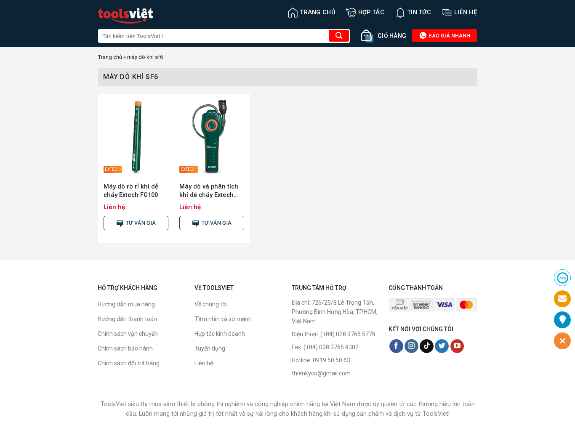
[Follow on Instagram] (411, 346)
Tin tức (419, 12)
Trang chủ (317, 12)
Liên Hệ (465, 12)
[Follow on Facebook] (396, 346)
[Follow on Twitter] (442, 346)
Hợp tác (371, 12)
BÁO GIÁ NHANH (448, 35)
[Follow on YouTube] (457, 346)
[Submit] (339, 36)
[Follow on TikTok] (427, 346)
